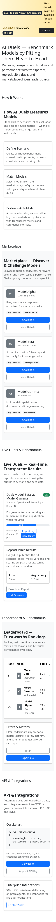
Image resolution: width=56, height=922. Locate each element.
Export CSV (28, 758)
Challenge (28, 320)
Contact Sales (16, 905)
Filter (28, 750)
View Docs (28, 864)
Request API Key (28, 871)
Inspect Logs (28, 531)
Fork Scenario (16, 595)
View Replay (28, 535)
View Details (28, 327)
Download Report (18, 589)
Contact (46, 30)
